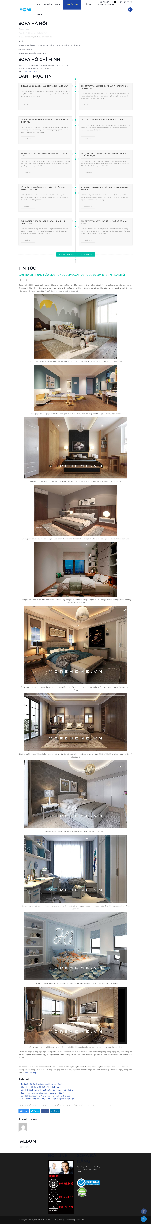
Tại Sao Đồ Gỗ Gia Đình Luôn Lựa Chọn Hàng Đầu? (44, 86)
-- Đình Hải (22, 280)
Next (87, 254)
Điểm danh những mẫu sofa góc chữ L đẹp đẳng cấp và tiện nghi (47, 1099)
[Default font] (131, 2)
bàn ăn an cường (29, 1073)
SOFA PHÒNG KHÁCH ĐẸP (45, 1220)
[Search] (130, 9)
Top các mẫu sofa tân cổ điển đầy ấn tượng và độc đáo (43, 1093)
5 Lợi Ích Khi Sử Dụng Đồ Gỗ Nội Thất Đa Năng (40, 1087)
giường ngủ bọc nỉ (57, 1105)
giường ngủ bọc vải (69, 1105)
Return (116, 1105)
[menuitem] (39, 15)
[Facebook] (144, 1211)
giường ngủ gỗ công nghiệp (30, 1105)
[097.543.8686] (144, 1219)
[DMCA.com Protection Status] (82, 1192)
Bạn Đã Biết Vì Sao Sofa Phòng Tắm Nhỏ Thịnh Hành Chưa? (45, 1096)
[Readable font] (127, 2)
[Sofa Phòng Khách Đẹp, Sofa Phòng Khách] (25, 9)
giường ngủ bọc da (45, 1105)
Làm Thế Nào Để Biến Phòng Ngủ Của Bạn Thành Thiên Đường (47, 1090)
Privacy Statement (66, 1220)
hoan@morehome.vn (30, 71)
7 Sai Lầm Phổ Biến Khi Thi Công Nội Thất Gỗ (102, 120)
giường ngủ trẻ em (81, 1105)
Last (91, 254)
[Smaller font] (124, 2)
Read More (28, 105)
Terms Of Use (80, 1220)
